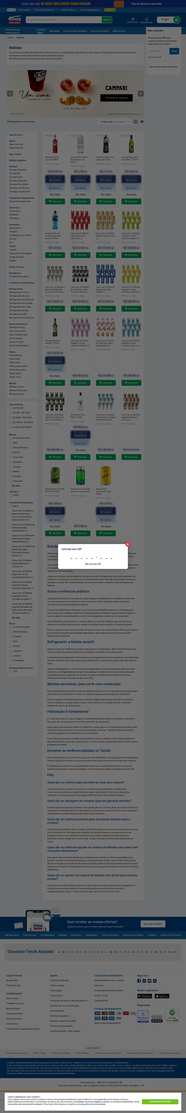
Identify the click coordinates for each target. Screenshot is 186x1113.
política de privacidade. (94, 1104)
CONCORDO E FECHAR (160, 1101)
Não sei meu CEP (93, 564)
